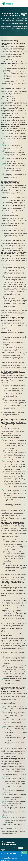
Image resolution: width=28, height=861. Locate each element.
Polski (3, 850)
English (8, 847)
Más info (6, 860)
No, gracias (24, 855)
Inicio (2, 38)
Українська (15, 847)
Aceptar (24, 852)
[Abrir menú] (26, 3)
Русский (3, 847)
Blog (6, 38)
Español (20, 847)
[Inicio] (7, 3)
